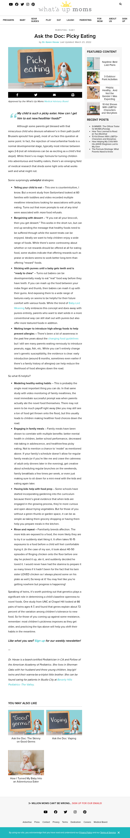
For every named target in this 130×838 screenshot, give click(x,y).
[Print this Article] (73, 95)
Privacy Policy (85, 832)
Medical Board (100, 822)
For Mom (100, 20)
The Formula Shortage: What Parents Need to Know (105, 150)
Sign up (40, 641)
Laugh (70, 20)
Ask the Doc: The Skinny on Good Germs (26, 740)
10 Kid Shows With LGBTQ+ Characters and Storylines (105, 137)
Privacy (56, 822)
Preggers (8, 20)
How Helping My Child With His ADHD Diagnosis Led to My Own (105, 144)
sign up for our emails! (87, 803)
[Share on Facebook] (17, 95)
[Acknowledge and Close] (118, 832)
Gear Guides (35, 20)
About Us (112, 20)
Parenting (85, 20)
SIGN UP (124, 20)
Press (37, 822)
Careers (87, 822)
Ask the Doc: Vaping (64, 738)
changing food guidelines (63, 338)
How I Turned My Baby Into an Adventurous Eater (26, 780)
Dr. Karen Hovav (50, 42)
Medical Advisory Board (56, 101)
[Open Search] (120, 4)
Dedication (76, 822)
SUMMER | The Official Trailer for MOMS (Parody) (106, 127)
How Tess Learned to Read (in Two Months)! (104, 132)
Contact (46, 822)
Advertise (27, 822)
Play (48, 20)
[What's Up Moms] (65, 7)
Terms (65, 822)
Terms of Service (108, 832)
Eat (59, 20)
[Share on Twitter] (36, 95)
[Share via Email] (54, 95)
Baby (22, 20)
